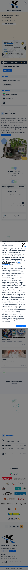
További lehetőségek (9, 326)
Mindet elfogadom (21, 326)
